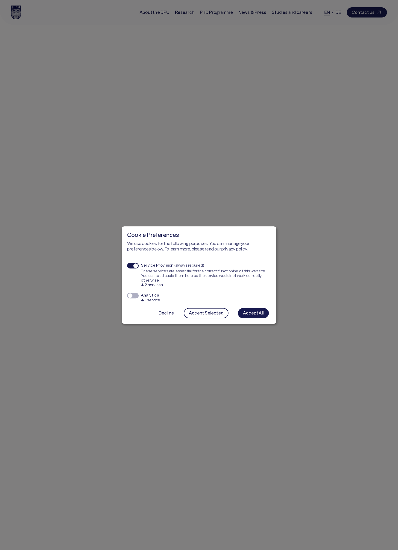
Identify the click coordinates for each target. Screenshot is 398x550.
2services (152, 285)
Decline (166, 313)
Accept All (253, 313)
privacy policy (234, 249)
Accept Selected (206, 313)
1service (150, 300)
